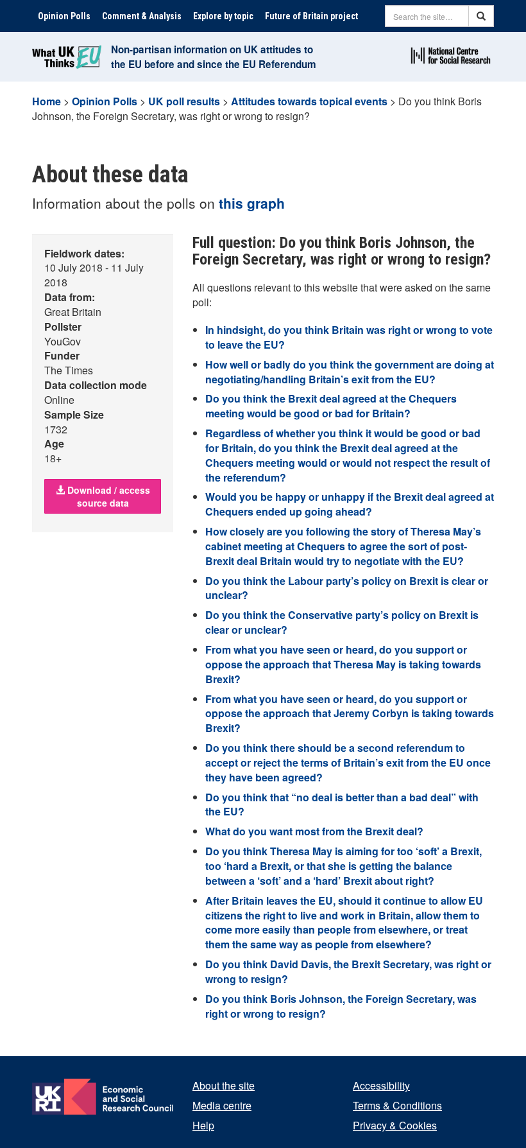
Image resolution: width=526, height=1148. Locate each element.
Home (46, 101)
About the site (223, 1085)
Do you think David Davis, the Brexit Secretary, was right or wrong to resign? (348, 971)
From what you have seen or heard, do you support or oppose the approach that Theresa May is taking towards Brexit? (343, 664)
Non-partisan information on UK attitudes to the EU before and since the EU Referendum (213, 56)
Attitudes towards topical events (309, 101)
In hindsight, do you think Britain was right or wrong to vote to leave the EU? (349, 337)
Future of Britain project (311, 16)
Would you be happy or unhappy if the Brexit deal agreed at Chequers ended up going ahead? (349, 504)
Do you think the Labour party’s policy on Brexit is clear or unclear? (346, 588)
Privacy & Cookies (395, 1125)
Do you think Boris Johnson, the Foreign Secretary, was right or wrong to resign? (341, 1006)
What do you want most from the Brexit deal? (314, 831)
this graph (252, 203)
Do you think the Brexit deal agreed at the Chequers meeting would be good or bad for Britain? (331, 406)
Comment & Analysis (142, 16)
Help (203, 1125)
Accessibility (381, 1085)
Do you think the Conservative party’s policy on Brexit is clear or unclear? (342, 622)
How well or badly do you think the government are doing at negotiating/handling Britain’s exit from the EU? (349, 372)
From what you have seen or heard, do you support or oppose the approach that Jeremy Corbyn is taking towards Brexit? (349, 713)
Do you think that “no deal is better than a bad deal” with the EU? (342, 804)
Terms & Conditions (397, 1105)
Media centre (221, 1105)
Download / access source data (107, 496)
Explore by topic (223, 16)
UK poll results (184, 101)
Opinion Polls (64, 16)
